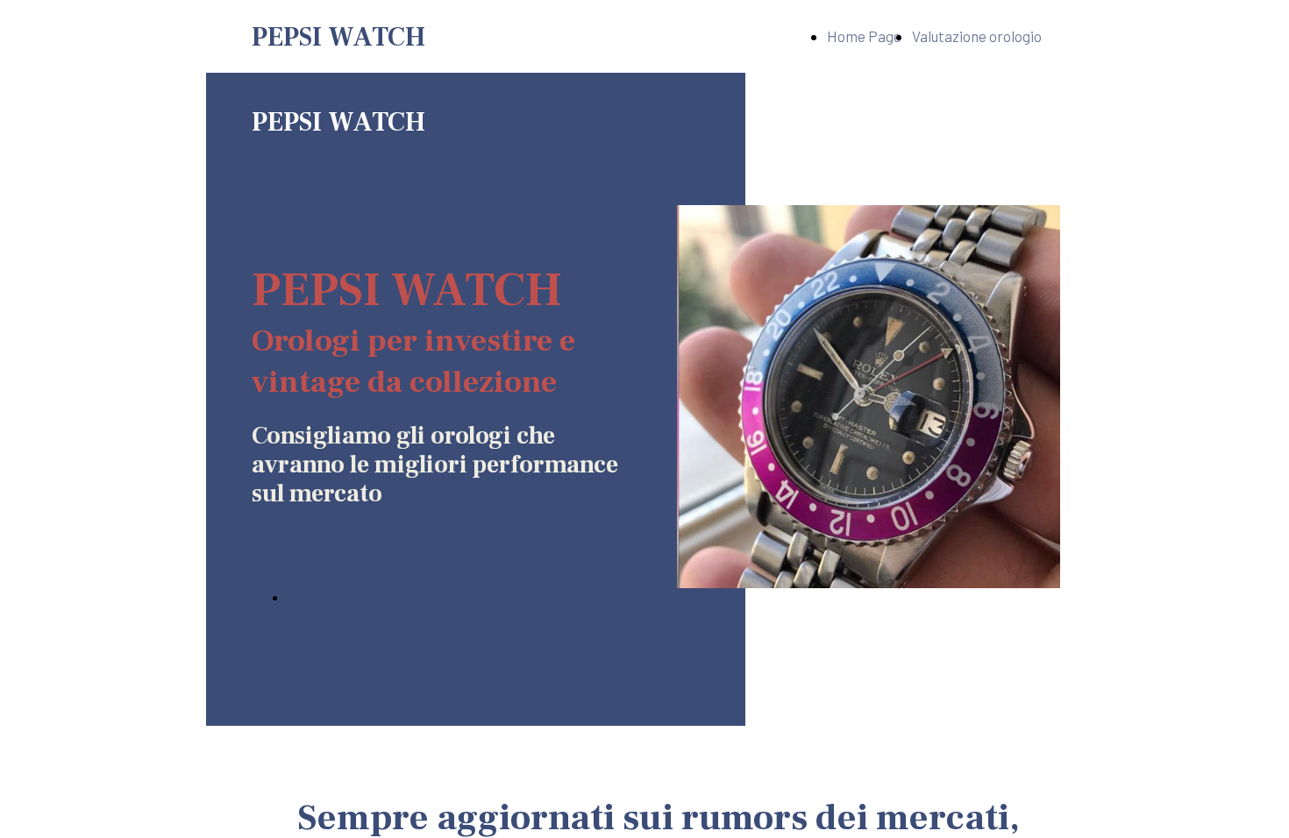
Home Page (864, 36)
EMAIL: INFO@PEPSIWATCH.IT (366, 597)
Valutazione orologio (977, 36)
